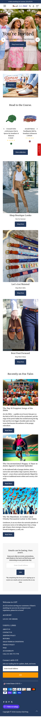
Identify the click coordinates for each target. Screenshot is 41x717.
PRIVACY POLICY (9, 645)
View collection (20, 152)
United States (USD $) (13, 683)
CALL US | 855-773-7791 (11, 654)
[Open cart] (37, 6)
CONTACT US (7, 632)
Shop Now (11, 84)
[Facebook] (4, 702)
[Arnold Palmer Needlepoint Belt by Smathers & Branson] (30, 118)
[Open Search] (30, 6)
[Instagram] (6, 702)
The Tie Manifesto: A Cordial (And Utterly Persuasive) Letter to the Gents (20, 518)
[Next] (37, 39)
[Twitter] (11, 702)
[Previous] (3, 39)
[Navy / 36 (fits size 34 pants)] (30, 141)
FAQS (5, 648)
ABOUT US (6, 629)
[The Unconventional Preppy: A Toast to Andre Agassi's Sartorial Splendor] (20, 447)
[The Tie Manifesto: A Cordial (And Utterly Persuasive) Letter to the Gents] (20, 501)
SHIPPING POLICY (9, 635)
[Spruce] (11, 144)
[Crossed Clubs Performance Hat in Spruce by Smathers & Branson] (11, 118)
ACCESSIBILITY (8, 651)
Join (20, 572)
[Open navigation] (5, 6)
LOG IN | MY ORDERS (10, 619)
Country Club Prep (22, 712)
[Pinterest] (9, 702)
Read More (8, 430)
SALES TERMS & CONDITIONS (13, 642)
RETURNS (6, 639)
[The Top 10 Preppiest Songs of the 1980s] (20, 392)
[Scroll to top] (37, 711)
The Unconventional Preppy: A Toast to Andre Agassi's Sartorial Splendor (20, 465)
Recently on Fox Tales (20, 373)
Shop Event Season (18, 44)
